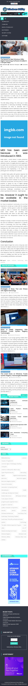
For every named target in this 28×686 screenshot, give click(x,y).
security (3, 510)
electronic (4, 478)
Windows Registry (5, 534)
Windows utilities (5, 537)
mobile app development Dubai (9, 493)
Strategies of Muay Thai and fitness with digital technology (14, 290)
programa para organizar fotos (9, 502)
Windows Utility (17, 647)
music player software (7, 499)
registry (24, 507)
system (3, 522)
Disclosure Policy (15, 682)
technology (20, 260)
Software (4, 35)
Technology (5, 21)
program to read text (6, 504)
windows (3, 262)
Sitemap (21, 682)
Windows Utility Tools (20, 537)
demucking (23, 472)
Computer (5, 24)
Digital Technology (7, 27)
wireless (3, 540)
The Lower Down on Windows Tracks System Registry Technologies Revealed (14, 374)
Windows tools (22, 534)
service (13, 510)
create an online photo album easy (10, 469)
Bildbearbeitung (5, 458)
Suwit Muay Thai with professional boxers (12, 519)
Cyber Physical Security (7, 472)
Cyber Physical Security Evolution (11, 617)
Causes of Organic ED (7, 461)
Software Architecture (7, 513)
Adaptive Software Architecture (11, 614)
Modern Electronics (6, 496)
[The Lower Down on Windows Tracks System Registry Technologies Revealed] (14, 361)
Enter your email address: (14, 642)
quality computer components (9, 507)
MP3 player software (21, 496)
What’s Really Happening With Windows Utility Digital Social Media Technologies (5, 395)
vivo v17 (24, 528)
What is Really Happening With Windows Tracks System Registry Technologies (14, 331)
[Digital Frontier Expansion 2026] (5, 427)
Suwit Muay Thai (22, 513)
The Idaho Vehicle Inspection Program (11, 525)
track (25, 525)
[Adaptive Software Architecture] (5, 403)
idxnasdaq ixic (5, 490)
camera (24, 458)
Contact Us (7, 682)
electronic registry (21, 478)
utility (26, 260)
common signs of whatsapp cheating (11, 464)
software (14, 260)
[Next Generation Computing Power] (5, 435)
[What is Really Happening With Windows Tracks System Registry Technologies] (14, 317)
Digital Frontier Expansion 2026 (18, 424)
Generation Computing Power (9, 487)
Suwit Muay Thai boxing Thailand (9, 516)
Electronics (5, 30)
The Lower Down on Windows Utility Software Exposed (24, 395)
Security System (6, 33)
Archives (3, 447)
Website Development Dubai (8, 531)
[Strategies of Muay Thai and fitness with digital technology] (14, 277)
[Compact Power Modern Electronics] (5, 419)
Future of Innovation (6, 484)
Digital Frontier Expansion (19, 475)
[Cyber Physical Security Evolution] (5, 411)
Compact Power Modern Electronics (12, 621)
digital (8, 260)
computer (4, 466)
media (24, 490)
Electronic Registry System (8, 481)
